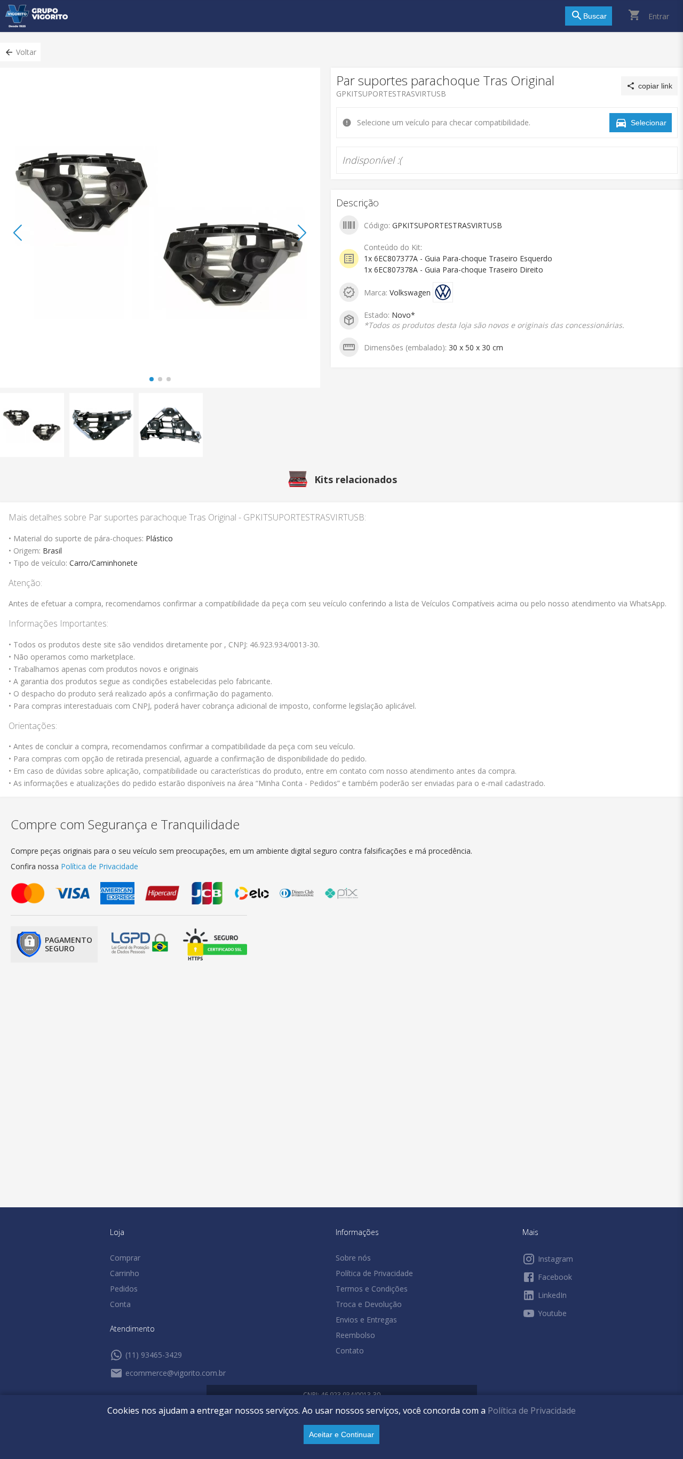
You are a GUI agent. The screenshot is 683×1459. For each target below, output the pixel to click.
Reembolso (355, 1335)
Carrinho (124, 1273)
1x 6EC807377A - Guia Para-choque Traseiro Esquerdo (458, 258)
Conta (120, 1304)
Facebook (555, 1277)
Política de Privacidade (532, 1410)
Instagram (555, 1259)
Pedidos (124, 1289)
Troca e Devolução (369, 1304)
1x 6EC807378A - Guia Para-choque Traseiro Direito (453, 269)
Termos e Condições (372, 1289)
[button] (20, 52)
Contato (350, 1350)
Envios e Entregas (366, 1319)
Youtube (552, 1313)
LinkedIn (552, 1295)
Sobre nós (353, 1258)
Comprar (125, 1258)
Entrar (658, 16)
